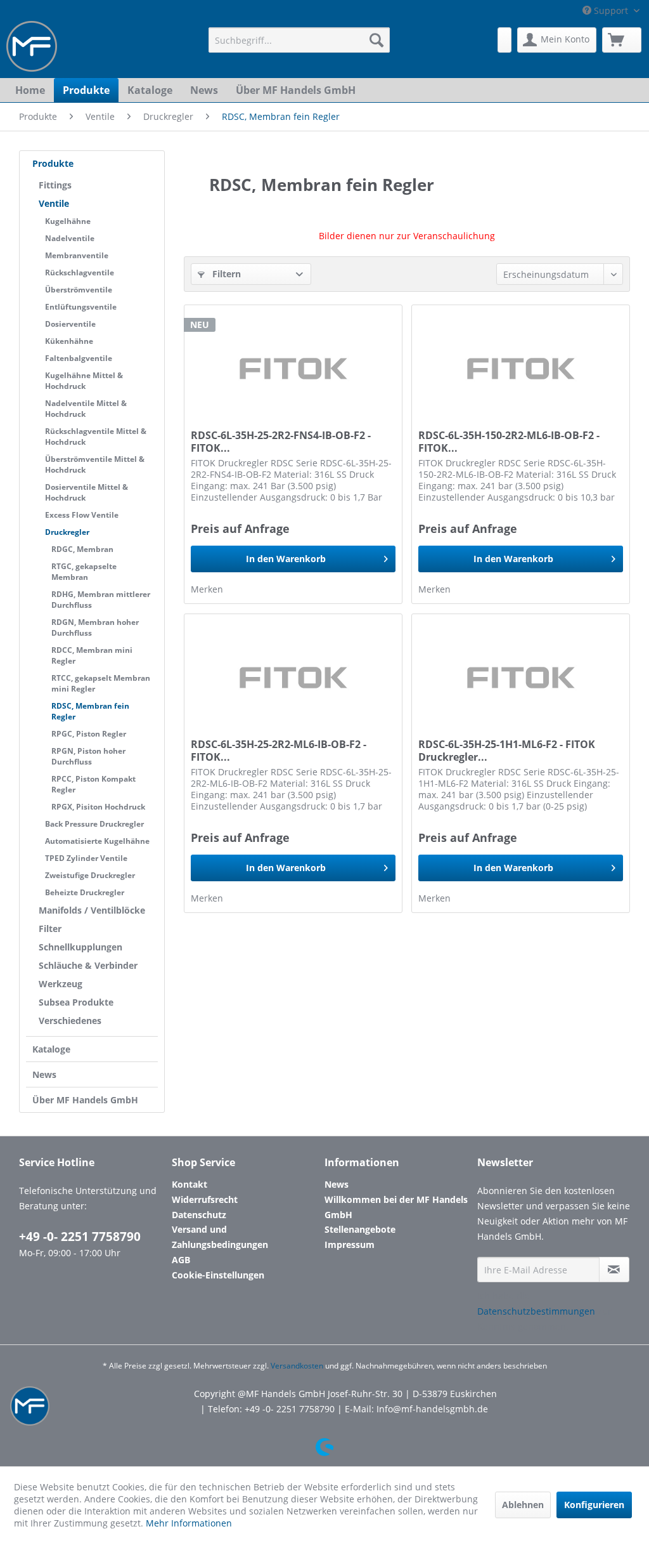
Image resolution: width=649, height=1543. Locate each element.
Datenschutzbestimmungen (536, 1311)
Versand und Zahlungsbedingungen (220, 1237)
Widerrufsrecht (205, 1199)
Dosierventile (70, 323)
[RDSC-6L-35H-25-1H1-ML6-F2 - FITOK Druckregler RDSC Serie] (520, 677)
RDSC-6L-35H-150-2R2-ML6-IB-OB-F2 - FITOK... (509, 441)
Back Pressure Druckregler (94, 823)
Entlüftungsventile (81, 306)
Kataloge (51, 1049)
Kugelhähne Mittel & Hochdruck (84, 380)
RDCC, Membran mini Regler (91, 655)
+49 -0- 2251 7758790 (80, 1236)
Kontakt (189, 1184)
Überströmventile (78, 289)
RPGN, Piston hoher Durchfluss (88, 756)
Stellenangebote (359, 1229)
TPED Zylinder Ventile (86, 858)
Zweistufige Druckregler (90, 875)
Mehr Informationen (189, 1523)
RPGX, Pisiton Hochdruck (98, 806)
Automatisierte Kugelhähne (97, 841)
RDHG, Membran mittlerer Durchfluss (100, 599)
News (44, 1074)
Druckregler (67, 532)
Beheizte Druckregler (84, 892)
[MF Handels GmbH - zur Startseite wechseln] (31, 46)
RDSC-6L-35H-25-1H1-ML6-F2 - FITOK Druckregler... (506, 750)
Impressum (349, 1244)
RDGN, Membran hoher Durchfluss (95, 627)
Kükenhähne (69, 341)
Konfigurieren (594, 1505)
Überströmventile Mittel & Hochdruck (95, 464)
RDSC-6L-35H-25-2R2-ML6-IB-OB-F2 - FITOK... (278, 750)
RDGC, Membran (82, 549)
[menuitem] (299, 40)
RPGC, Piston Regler (88, 733)
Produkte (53, 163)
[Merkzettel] (504, 40)
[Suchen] (376, 40)
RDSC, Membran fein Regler (90, 711)
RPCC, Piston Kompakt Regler (93, 784)
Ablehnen (523, 1505)
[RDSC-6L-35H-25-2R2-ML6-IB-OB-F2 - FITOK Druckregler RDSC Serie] (293, 677)
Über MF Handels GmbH (85, 1100)
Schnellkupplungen (80, 947)
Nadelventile (69, 238)
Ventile (54, 203)
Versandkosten (297, 1365)
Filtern (225, 274)
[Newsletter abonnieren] (614, 1269)
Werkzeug (60, 984)
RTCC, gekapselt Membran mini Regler (100, 683)
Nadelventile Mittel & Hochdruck (86, 408)
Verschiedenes (70, 1020)
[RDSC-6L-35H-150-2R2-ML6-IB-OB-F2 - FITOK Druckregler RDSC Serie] (520, 369)
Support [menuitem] (611, 10)
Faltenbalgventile (78, 358)
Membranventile (76, 255)
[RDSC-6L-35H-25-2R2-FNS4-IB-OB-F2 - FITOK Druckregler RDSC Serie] (293, 369)
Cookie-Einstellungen (218, 1275)
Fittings (55, 185)
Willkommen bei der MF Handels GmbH (396, 1207)
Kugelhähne (68, 221)
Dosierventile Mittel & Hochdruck (86, 492)
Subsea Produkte (76, 1002)
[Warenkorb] (621, 40)
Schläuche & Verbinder (88, 965)
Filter (50, 929)
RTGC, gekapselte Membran (84, 571)
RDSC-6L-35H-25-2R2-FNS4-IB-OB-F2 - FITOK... (281, 441)
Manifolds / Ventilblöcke (92, 910)
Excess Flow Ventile (82, 514)
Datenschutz (199, 1215)
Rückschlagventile (79, 272)
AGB (181, 1260)
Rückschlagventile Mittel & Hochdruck (95, 436)
